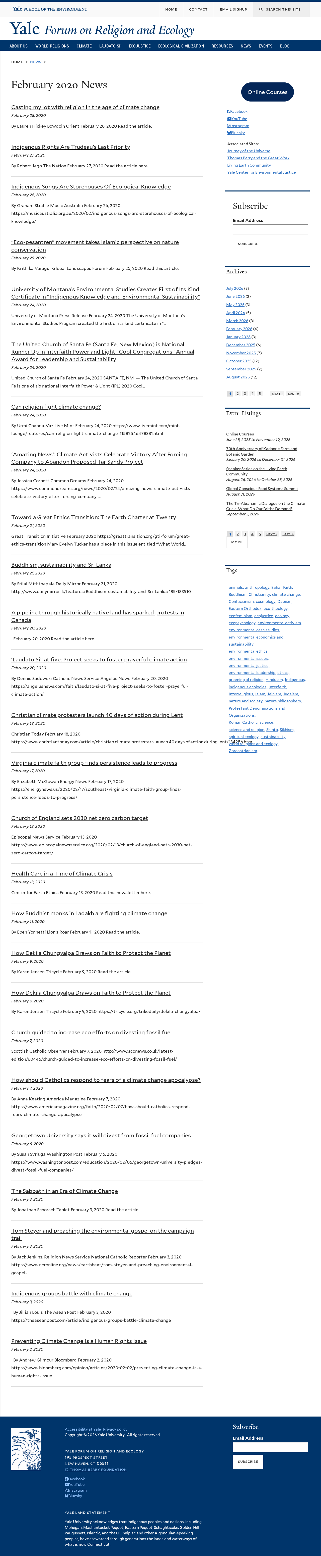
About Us (19, 46)
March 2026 (237, 320)
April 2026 (235, 312)
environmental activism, (280, 622)
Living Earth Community (249, 165)
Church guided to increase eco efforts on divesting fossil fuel (91, 1032)
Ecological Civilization (181, 46)
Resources (222, 46)
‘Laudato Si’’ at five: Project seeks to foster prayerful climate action (99, 659)
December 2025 (240, 345)
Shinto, (272, 729)
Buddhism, (238, 594)
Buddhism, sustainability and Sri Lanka (61, 564)
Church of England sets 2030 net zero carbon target (79, 818)
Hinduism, (275, 679)
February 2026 (239, 328)
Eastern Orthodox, (245, 608)
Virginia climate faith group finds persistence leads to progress (94, 762)
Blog (284, 46)
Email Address (248, 220)
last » (293, 393)
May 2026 (235, 304)
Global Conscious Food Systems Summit (262, 488)
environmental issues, (249, 658)
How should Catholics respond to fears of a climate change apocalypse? (106, 1080)
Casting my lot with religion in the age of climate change (85, 107)
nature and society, (246, 701)
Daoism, (284, 601)
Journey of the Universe (248, 151)
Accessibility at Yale (83, 1429)
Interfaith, (278, 687)
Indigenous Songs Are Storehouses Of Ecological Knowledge (91, 186)
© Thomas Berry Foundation (96, 1469)
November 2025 (241, 353)
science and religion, (247, 729)
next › (277, 393)
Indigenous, (295, 679)
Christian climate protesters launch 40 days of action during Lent (97, 715)
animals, (236, 587)
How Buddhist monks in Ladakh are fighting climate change (89, 913)
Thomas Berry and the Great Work (258, 158)
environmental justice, (249, 665)
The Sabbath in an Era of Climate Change (64, 1191)
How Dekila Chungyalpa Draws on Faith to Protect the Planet (91, 953)
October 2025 (239, 361)
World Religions (52, 46)
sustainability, (273, 736)
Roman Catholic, (243, 722)
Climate (84, 46)
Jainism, (274, 694)
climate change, (286, 594)
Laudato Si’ (110, 46)
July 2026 (234, 288)
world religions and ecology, (253, 743)
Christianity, (260, 594)
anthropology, (257, 587)
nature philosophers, (283, 701)
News (246, 46)
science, (267, 722)
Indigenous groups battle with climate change (71, 1293)
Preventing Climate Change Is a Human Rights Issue (79, 1341)
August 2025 (238, 377)
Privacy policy (115, 1429)
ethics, (283, 672)
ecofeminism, (241, 615)
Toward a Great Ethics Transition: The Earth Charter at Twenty (93, 517)
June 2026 (235, 296)
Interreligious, (241, 694)
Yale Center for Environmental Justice (261, 172)
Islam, (260, 694)
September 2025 (241, 369)
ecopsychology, (242, 622)
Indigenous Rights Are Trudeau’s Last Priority (70, 146)
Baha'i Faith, (282, 587)
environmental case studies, (254, 629)
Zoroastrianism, (243, 750)
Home (17, 61)
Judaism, (291, 694)
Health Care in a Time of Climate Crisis (62, 873)
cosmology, (266, 601)
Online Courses (240, 434)
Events (265, 46)
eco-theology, (276, 608)
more (236, 542)
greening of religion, (246, 679)
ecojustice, (264, 615)
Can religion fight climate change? (56, 406)
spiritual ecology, (244, 736)
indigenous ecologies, (248, 687)
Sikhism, (287, 729)
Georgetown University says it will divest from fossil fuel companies (101, 1135)
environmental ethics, (248, 651)
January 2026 (238, 336)
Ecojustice (139, 46)
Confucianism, (242, 601)
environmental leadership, (252, 672)
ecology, (282, 615)
